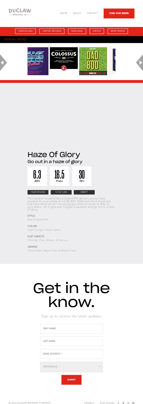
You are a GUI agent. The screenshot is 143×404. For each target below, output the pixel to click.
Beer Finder (118, 31)
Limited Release (51, 31)
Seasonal (77, 31)
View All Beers (15, 39)
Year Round (25, 31)
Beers (63, 13)
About (77, 13)
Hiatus (97, 31)
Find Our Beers (119, 13)
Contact (92, 13)
